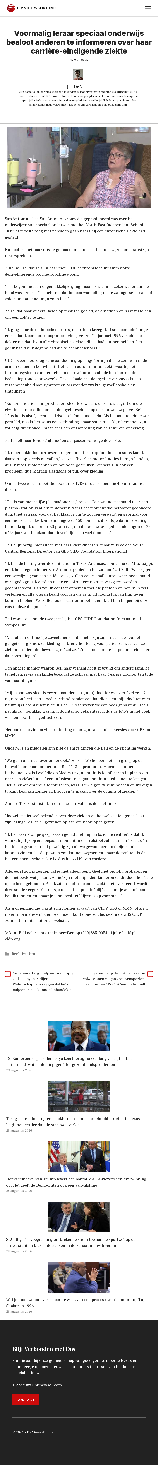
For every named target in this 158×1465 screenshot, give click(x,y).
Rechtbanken (23, 954)
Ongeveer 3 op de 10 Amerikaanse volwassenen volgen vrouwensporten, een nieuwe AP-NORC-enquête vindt (114, 979)
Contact (25, 1400)
